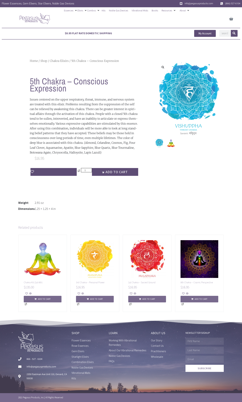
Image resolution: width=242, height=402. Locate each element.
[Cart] (231, 18)
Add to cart (117, 172)
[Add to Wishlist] (53, 172)
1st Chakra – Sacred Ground (142, 282)
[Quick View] (30, 293)
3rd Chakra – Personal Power (90, 282)
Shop (43, 61)
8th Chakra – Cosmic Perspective (197, 282)
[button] (70, 10)
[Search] (234, 33)
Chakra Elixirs (59, 61)
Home (34, 61)
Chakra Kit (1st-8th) (33, 282)
